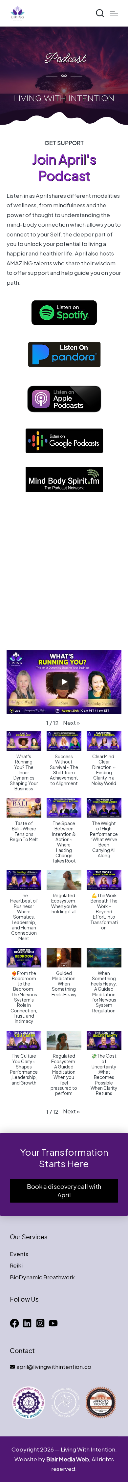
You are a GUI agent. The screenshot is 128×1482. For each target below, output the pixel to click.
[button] (71, 722)
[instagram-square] (42, 1323)
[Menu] (114, 13)
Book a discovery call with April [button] (64, 1191)
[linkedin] (28, 1323)
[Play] (64, 682)
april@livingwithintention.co (53, 1366)
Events (19, 1253)
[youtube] (54, 1323)
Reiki (16, 1265)
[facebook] (16, 1323)
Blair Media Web (67, 1459)
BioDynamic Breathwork (42, 1277)
